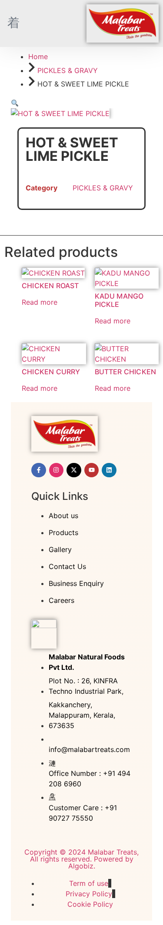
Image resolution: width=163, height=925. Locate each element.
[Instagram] (56, 470)
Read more (39, 302)
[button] (15, 103)
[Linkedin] (109, 470)
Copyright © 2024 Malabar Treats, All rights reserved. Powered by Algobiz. (81, 859)
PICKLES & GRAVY (67, 70)
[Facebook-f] (38, 470)
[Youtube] (91, 470)
